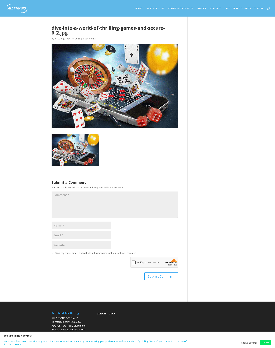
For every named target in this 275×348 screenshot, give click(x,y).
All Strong (59, 38)
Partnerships (155, 8)
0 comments (89, 38)
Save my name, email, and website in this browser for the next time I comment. (96, 252)
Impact (201, 8)
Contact (216, 8)
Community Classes (180, 8)
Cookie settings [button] (249, 342)
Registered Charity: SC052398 (245, 8)
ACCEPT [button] (265, 342)
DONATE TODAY (106, 313)
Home (138, 8)
